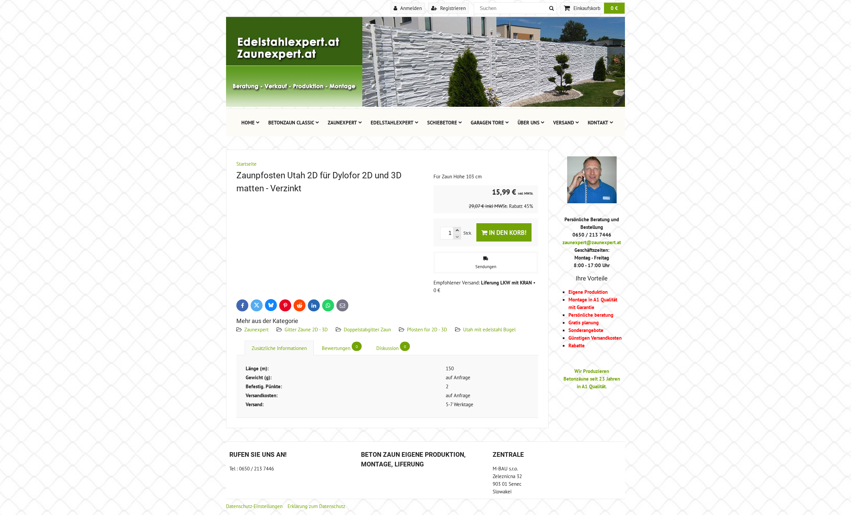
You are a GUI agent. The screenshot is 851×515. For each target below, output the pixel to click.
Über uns (529, 122)
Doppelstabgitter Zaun (367, 329)
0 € (614, 8)
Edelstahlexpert (392, 122)
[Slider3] (425, 104)
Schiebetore (442, 122)
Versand (563, 122)
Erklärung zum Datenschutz (316, 506)
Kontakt (598, 122)
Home (248, 122)
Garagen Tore (487, 122)
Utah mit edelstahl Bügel (489, 329)
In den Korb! (507, 232)
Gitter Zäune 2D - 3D (306, 329)
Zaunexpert (342, 122)
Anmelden (410, 8)
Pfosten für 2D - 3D (427, 329)
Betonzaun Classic (291, 122)
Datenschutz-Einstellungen (254, 506)
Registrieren (452, 8)
